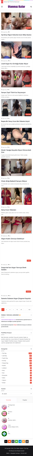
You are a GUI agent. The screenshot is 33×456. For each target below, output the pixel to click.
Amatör (4, 365)
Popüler (25, 400)
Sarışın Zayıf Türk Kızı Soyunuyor (11, 1)
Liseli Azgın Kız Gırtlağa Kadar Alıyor (14, 64)
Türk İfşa (4, 353)
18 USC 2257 (24, 453)
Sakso (3, 377)
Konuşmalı (4, 375)
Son (29, 309)
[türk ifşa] (17, 6)
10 (17, 309)
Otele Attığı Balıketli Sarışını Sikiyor (14, 181)
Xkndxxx (10, 411)
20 (21, 309)
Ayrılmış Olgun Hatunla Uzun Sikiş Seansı (16, 35)
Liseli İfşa (4, 355)
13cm (9, 425)
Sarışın (3, 382)
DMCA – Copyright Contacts (13, 453)
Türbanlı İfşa (5, 363)
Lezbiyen (4, 368)
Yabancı (4, 380)
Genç (3, 370)
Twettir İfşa (5, 358)
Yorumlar (8, 400)
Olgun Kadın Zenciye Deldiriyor (12, 239)
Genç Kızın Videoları (8, 210)
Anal (3, 372)
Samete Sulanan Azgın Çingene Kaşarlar (16, 298)
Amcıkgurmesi (11, 405)
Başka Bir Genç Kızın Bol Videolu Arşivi (15, 121)
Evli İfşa (4, 360)
